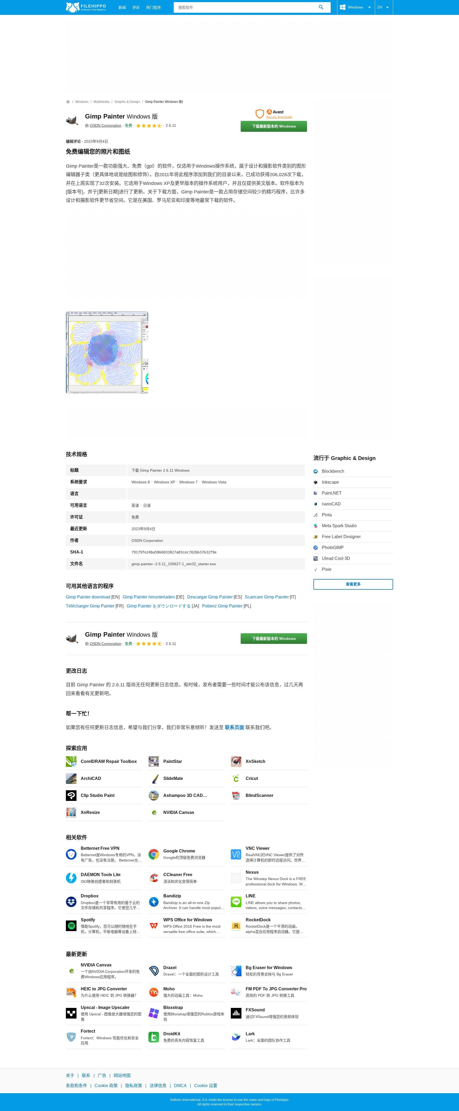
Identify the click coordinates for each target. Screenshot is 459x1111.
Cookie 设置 (205, 1085)
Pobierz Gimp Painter (222, 606)
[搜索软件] (321, 7)
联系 (86, 1075)
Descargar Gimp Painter (210, 597)
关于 (70, 1075)
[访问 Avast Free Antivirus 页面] (274, 114)
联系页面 (234, 727)
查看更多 (353, 584)
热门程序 (153, 7)
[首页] (68, 101)
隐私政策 (133, 1085)
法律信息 (158, 1085)
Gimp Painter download (88, 597)
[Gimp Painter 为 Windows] (72, 120)
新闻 (122, 7)
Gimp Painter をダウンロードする (159, 606)
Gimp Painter (121, 116)
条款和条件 (76, 1085)
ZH (379, 7)
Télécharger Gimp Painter (90, 606)
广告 (102, 1075)
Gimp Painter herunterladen (149, 597)
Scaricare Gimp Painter (267, 597)
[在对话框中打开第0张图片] (107, 352)
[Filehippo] (86, 7)
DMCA (180, 1085)
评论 (136, 7)
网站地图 (122, 1075)
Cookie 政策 (106, 1085)
